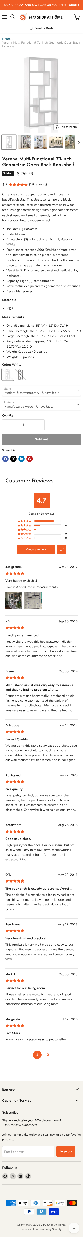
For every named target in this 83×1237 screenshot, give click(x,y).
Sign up (66, 1151)
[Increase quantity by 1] (39, 424)
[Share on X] (13, 459)
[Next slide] (78, 142)
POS (24, 1229)
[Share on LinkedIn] (21, 459)
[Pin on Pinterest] (29, 459)
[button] (9, 142)
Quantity (7, 415)
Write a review (36, 549)
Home (6, 39)
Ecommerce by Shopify (47, 1229)
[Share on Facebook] (5, 459)
